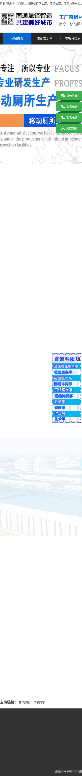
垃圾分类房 (41, 736)
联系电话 (72, 106)
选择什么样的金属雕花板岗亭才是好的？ (37, 684)
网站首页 (17, 38)
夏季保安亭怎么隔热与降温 (28, 676)
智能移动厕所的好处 (24, 651)
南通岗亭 (39, 702)
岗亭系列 (39, 742)
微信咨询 (72, 95)
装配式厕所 (45, 38)
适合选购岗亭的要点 (24, 668)
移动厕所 (24, 702)
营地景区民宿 (42, 748)
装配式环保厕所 (44, 730)
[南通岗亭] (27, 24)
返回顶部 (72, 128)
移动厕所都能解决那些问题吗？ (31, 659)
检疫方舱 (39, 754)
